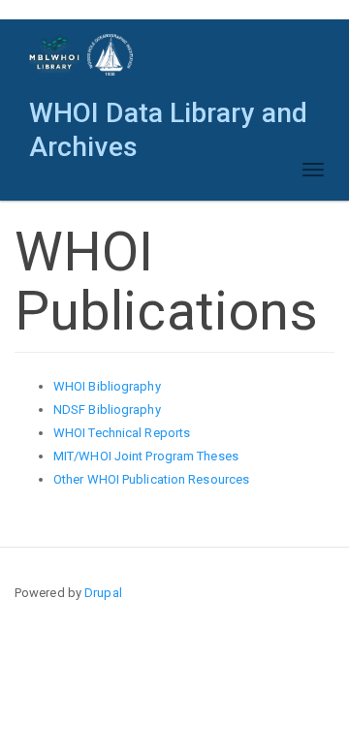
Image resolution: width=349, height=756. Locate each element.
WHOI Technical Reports (121, 432)
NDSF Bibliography (107, 409)
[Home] (82, 55)
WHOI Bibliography (107, 386)
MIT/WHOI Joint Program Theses (145, 456)
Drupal (103, 592)
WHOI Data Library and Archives (168, 118)
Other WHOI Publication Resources (151, 479)
